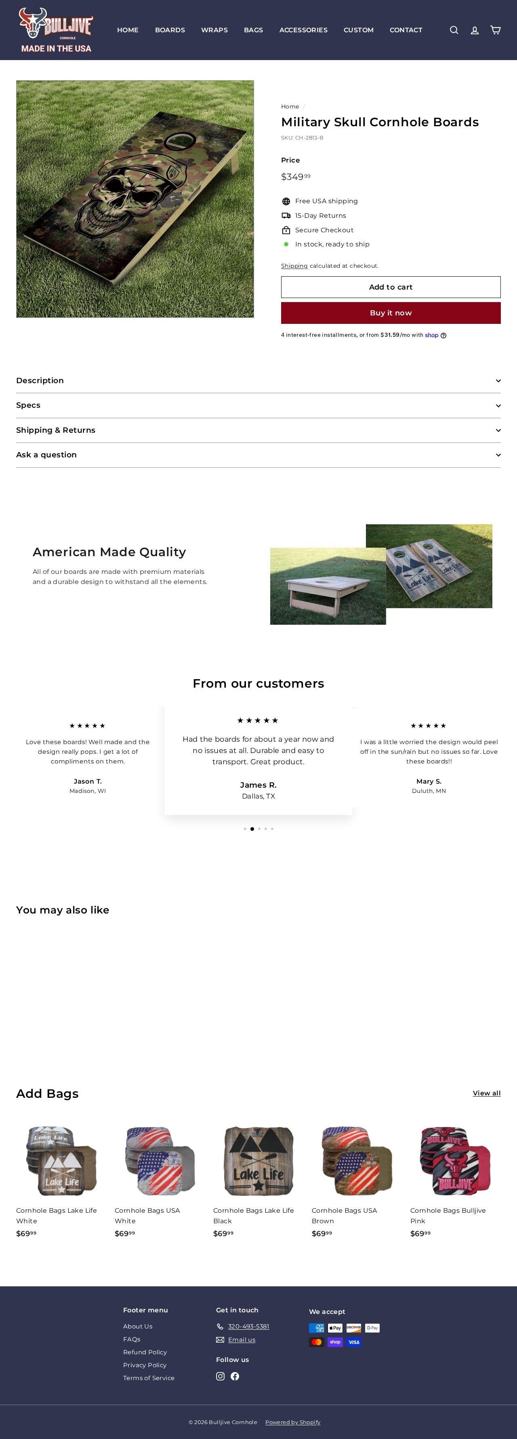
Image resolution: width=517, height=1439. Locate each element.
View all (487, 1093)
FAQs (132, 1339)
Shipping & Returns (56, 430)
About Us (137, 1326)
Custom (359, 30)
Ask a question (46, 454)
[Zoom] (135, 199)
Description (40, 380)
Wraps (214, 30)
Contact (406, 30)
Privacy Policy (145, 1365)
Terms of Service (148, 1378)
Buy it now (391, 313)
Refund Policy (145, 1352)
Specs (28, 405)
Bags (253, 30)
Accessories (304, 30)
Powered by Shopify (292, 1422)
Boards (170, 30)
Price (290, 160)
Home (128, 30)
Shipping (294, 266)
